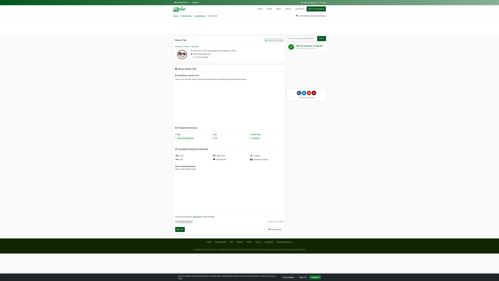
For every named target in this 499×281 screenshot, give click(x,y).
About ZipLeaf (220, 242)
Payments (195, 46)
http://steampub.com (202, 54)
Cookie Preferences (284, 242)
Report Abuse (276, 229)
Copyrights (269, 242)
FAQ (231, 242)
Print (181, 229)
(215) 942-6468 (202, 57)
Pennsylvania (186, 16)
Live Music (255, 138)
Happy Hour (256, 134)
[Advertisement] (249, 26)
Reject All (302, 277)
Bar (215, 134)
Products (186, 46)
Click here (197, 217)
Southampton (200, 16)
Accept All (315, 277)
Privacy (258, 242)
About (269, 9)
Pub (215, 138)
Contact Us (299, 9)
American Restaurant (185, 138)
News (278, 9)
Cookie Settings (288, 277)
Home (260, 9)
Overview (178, 46)
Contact (240, 242)
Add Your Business (316, 9)
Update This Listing (275, 40)
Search (288, 9)
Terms (249, 242)
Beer (178, 134)
